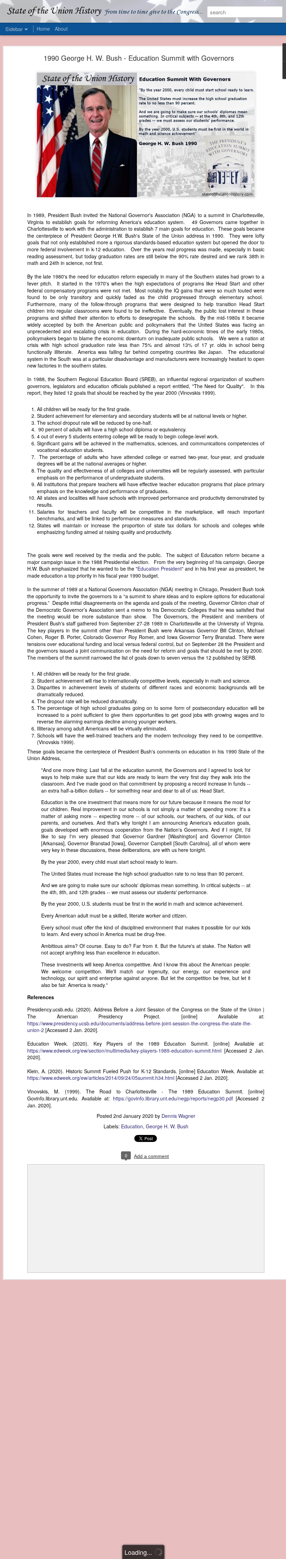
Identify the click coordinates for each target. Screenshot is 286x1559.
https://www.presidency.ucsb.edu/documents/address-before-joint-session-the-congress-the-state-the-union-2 (139, 1027)
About (61, 28)
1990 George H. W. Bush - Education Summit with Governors (139, 58)
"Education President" (159, 568)
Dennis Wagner (178, 1115)
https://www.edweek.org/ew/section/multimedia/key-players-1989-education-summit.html (124, 1050)
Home (43, 28)
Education (132, 1126)
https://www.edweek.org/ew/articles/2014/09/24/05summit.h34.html (100, 1077)
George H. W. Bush (167, 1126)
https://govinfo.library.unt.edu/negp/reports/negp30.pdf (173, 1098)
